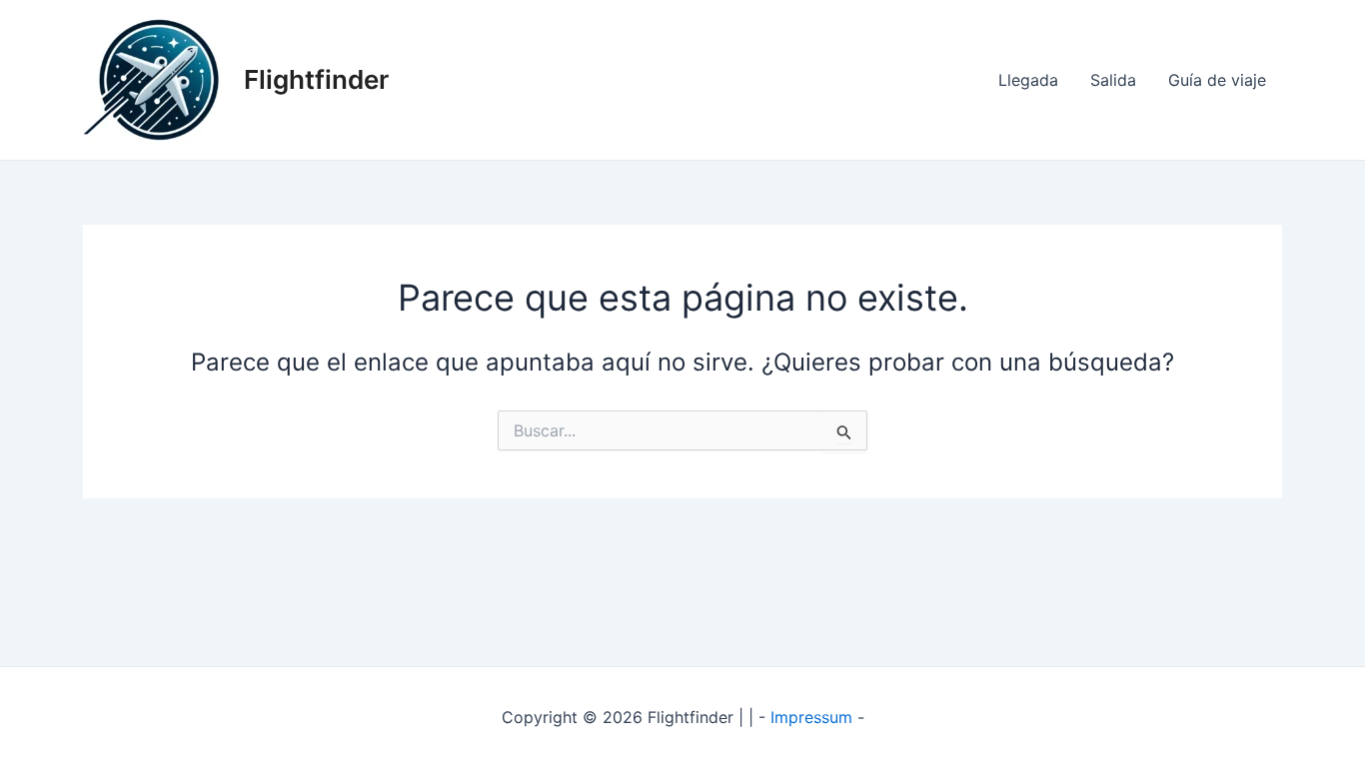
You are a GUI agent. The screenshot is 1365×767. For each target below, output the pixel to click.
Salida (1113, 80)
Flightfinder (316, 79)
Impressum (811, 717)
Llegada (1028, 80)
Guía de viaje (1217, 80)
